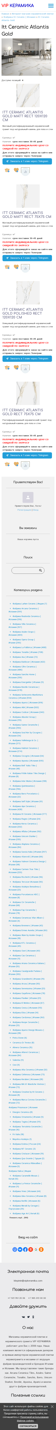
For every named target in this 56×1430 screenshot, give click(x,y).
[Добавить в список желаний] (16, 170)
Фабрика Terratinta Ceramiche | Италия (25, 1128)
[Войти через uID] (14, 1249)
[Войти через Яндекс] (30, 1249)
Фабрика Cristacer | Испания (28, 1153)
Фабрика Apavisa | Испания (28, 760)
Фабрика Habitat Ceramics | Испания (24, 750)
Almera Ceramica (22, 1047)
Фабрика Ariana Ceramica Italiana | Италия (27, 965)
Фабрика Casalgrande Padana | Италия (25, 973)
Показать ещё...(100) (18, 1218)
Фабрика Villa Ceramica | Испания (22, 626)
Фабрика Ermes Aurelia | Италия (30, 930)
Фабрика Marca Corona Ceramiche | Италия (27, 1101)
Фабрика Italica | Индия (20, 1171)
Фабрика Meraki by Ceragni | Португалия (24, 1207)
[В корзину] (7, 170)
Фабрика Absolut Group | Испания (22, 719)
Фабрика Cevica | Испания (27, 1007)
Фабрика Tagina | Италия (27, 1121)
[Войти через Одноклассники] (41, 1249)
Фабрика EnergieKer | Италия (28, 682)
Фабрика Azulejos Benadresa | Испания (25, 888)
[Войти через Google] (36, 1249)
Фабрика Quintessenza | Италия (22, 788)
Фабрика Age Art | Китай (26, 1213)
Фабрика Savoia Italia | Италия (30, 852)
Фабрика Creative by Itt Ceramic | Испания (26, 1094)
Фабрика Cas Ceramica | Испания (22, 957)
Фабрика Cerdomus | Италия (28, 1017)
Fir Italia (18, 1134)
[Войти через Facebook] (25, 1249)
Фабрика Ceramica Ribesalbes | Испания (25, 1165)
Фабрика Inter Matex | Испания (30, 781)
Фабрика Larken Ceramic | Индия (30, 603)
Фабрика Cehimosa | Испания (29, 1074)
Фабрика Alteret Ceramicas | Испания (24, 1054)
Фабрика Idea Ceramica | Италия (30, 1196)
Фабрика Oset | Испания (26, 950)
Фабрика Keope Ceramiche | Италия (24, 1024)
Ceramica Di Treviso (23, 1042)
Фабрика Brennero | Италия (28, 925)
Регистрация (24, 510)
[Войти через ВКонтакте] (20, 1249)
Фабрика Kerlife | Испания (26, 1201)
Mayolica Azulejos (22, 1139)
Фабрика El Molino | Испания (28, 1003)
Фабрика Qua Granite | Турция (28, 1158)
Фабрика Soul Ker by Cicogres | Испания (25, 734)
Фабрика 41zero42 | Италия (28, 856)
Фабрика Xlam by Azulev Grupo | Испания (26, 937)
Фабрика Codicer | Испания (28, 712)
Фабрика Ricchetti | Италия (28, 877)
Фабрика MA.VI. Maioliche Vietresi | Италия (27, 1086)
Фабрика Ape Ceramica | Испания (22, 808)
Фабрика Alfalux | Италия (27, 831)
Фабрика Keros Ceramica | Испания (23, 825)
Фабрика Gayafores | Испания (29, 993)
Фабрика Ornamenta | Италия (28, 1117)
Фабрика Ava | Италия (25, 657)
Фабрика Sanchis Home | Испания (22, 676)
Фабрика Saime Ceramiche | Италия (24, 726)
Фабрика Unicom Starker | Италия (23, 838)
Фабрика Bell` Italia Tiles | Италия (23, 767)
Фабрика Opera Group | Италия (22, 641)
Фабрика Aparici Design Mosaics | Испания (26, 1032)
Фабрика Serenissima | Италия (29, 988)
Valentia (18, 1060)
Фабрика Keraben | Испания (28, 1079)
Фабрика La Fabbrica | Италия (29, 647)
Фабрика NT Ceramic (24, 1148)
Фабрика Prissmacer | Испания (23, 1107)
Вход (35, 510)
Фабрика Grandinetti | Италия (28, 979)
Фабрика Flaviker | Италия (27, 998)
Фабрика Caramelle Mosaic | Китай (24, 1177)
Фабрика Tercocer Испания (28, 882)
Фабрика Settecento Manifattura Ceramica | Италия (26, 696)
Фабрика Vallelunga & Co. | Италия (23, 742)
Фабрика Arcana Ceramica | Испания (24, 610)
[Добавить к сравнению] (25, 172)
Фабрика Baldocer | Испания (29, 662)
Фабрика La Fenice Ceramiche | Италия (25, 1185)
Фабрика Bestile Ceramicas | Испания (24, 689)
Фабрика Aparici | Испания (28, 702)
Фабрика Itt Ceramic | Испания (30, 814)
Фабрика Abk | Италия (26, 707)
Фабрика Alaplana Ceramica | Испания (24, 846)
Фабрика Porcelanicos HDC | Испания (24, 896)
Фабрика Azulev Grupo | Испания (22, 633)
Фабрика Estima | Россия (27, 1144)
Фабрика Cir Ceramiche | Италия (22, 904)
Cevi (16, 1065)
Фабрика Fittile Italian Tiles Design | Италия (27, 775)
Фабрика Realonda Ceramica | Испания (25, 618)
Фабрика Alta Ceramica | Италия (30, 1069)
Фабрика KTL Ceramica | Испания (22, 945)
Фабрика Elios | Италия (25, 1012)
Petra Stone (20, 1037)
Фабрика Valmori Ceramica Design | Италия (27, 863)
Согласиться (28, 1426)
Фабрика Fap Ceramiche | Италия (22, 912)
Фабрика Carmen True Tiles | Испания (24, 871)
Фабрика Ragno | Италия (26, 819)
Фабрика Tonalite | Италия (28, 652)
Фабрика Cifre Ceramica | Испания (22, 668)
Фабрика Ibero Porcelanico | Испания (24, 795)
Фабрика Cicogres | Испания (28, 756)
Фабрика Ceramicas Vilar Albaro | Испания (26, 919)
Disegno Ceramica (23, 1112)
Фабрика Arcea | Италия (26, 983)
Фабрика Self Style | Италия (28, 801)
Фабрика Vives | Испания (27, 1191)
